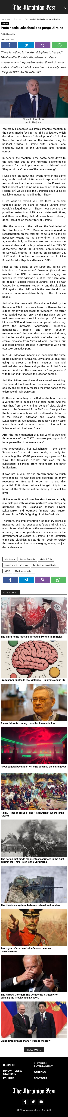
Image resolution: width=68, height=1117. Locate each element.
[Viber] (42, 45)
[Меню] (4, 7)
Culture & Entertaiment (43, 1065)
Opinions (5, 23)
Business (9, 1065)
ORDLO (7, 571)
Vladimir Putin (46, 559)
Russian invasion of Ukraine (45, 565)
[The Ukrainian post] (34, 7)
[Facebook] (9, 45)
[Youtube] (41, 1102)
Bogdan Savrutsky (27, 559)
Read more (34, 1049)
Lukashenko (9, 559)
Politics (8, 1078)
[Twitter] (33, 1102)
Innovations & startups (12, 1072)
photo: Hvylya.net (34, 122)
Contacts (40, 1078)
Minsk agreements (24, 571)
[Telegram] (26, 45)
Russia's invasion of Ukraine (16, 565)
